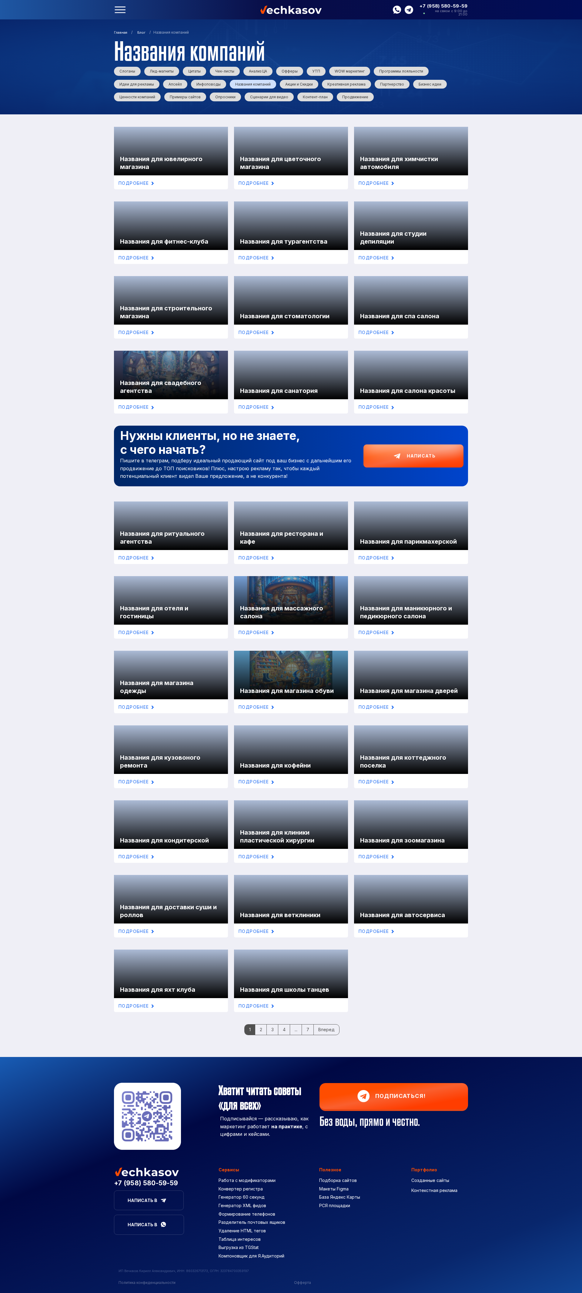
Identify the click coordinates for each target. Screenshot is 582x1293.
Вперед (326, 1029)
